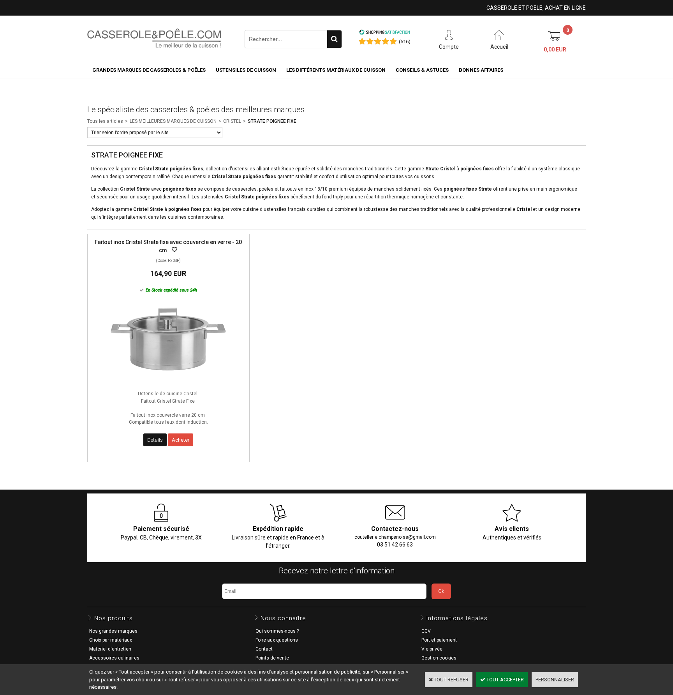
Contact (264, 649)
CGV (426, 631)
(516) (404, 41)
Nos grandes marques (113, 631)
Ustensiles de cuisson (246, 70)
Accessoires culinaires (114, 658)
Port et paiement (439, 640)
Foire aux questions (276, 640)
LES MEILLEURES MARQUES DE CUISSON (173, 121)
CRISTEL (232, 121)
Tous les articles (105, 121)
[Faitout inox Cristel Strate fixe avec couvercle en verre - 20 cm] (168, 382)
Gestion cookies (438, 658)
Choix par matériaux (110, 640)
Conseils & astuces (422, 70)
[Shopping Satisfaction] (384, 33)
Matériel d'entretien (110, 649)
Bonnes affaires (481, 70)
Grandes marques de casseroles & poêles (149, 70)
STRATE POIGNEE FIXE (272, 121)
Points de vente (272, 658)
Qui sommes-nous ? (277, 631)
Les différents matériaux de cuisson (336, 70)
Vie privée (431, 649)
